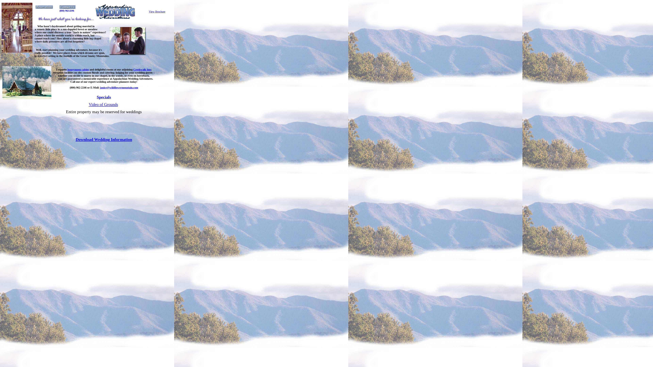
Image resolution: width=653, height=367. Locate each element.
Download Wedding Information (104, 139)
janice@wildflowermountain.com (119, 87)
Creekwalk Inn (142, 69)
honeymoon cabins (78, 69)
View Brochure (157, 11)
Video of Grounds (103, 104)
